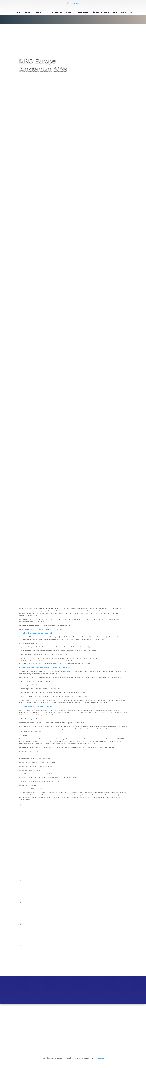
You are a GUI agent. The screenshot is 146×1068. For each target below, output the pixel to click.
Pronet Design (99, 1058)
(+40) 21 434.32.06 (68, 988)
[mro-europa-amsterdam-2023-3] (30, 924)
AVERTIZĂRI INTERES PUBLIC (111, 985)
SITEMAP (65, 1037)
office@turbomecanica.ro (70, 996)
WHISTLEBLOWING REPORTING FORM (111, 1016)
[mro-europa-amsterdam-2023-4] (30, 946)
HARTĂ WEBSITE (67, 999)
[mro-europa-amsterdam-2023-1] (30, 881)
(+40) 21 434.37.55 (68, 992)
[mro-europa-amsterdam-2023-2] (30, 903)
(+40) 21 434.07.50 (82, 1023)
